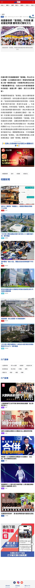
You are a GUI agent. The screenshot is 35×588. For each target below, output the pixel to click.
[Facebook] (14, 582)
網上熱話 (13, 369)
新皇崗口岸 (29, 365)
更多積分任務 (26, 572)
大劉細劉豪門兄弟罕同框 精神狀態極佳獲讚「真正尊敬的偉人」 (17, 404)
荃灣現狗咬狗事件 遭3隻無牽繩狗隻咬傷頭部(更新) (17, 513)
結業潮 (21, 365)
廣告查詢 (8, 585)
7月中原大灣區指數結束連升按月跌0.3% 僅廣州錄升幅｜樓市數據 (17, 235)
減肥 (17, 372)
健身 (11, 372)
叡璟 (26, 369)
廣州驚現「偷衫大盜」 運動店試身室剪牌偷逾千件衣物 (17, 262)
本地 (2, 16)
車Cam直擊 (14, 365)
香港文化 (26, 173)
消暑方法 (4, 372)
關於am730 (27, 585)
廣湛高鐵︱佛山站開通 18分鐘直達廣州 (13, 318)
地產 (3, 238)
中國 (3, 210)
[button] (2, 2)
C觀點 (20, 369)
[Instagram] (18, 582)
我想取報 (17, 585)
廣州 (12, 173)
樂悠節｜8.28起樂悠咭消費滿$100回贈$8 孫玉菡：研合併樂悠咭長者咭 (16, 458)
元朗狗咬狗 (5, 365)
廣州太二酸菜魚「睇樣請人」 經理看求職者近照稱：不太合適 (17, 207)
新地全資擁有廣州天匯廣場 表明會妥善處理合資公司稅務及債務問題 (17, 290)
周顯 (22, 372)
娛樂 (3, 407)
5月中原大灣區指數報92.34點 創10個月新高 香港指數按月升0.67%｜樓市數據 (17, 345)
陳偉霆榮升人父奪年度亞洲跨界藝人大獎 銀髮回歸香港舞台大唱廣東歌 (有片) (17, 485)
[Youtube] (22, 582)
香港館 (18, 173)
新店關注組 (5, 369)
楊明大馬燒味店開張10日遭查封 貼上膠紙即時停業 (16, 431)
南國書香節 (5, 173)
